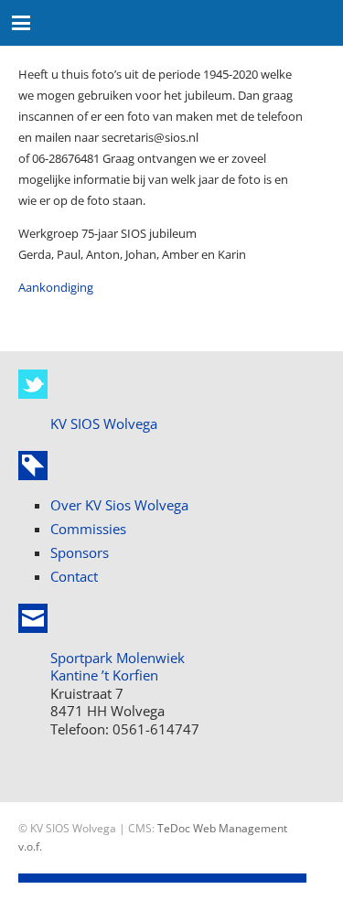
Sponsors (79, 552)
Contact (74, 576)
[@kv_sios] (33, 384)
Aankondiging (55, 287)
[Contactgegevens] (33, 618)
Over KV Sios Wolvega (119, 505)
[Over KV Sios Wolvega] (33, 465)
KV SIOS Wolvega (103, 423)
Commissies (88, 529)
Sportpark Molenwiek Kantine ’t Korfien (117, 666)
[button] (21, 23)
